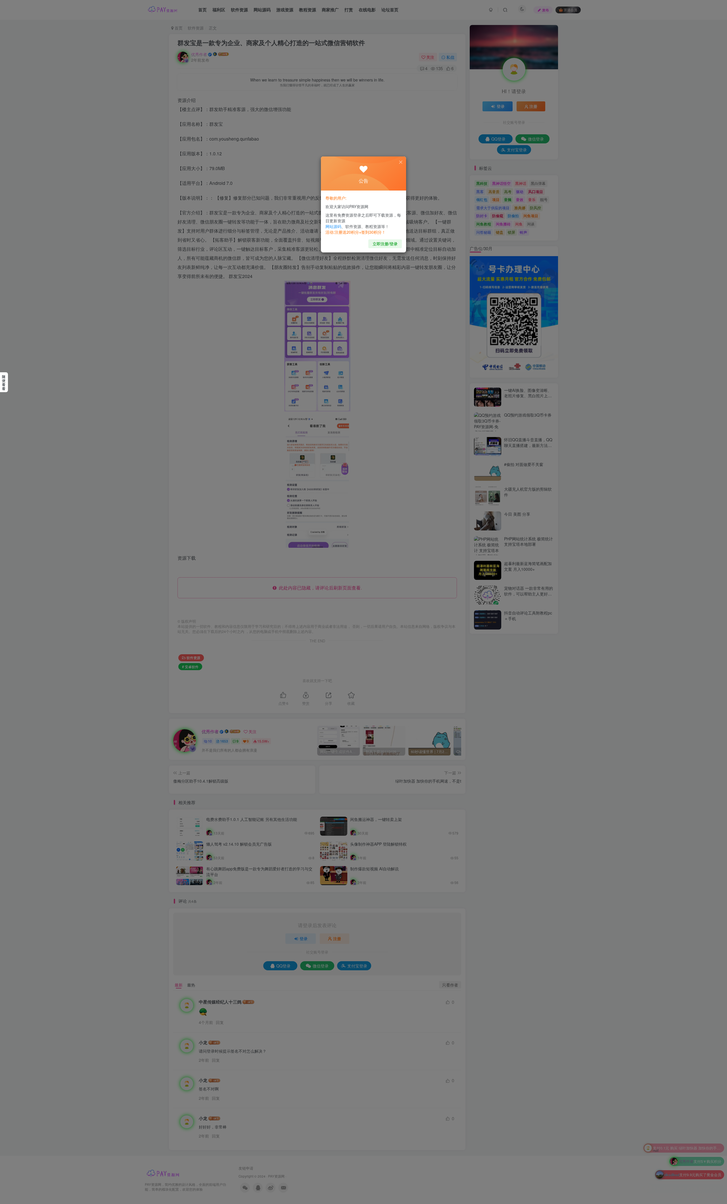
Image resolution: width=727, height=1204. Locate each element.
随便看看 (3, 382)
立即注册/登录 (385, 243)
